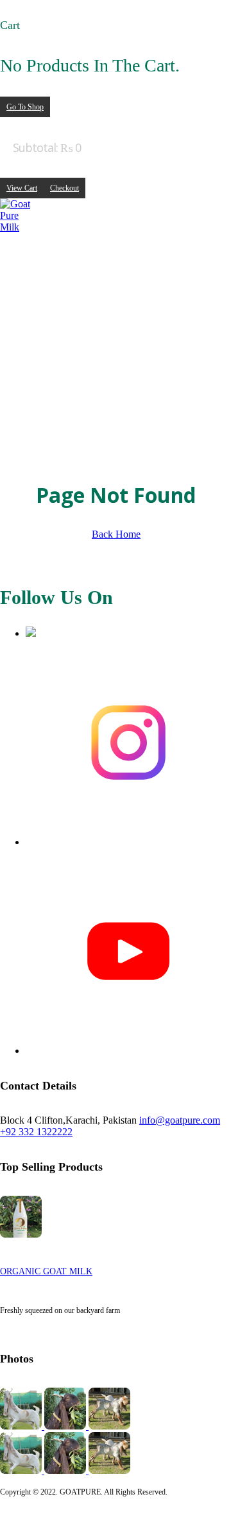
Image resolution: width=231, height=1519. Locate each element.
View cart (21, 188)
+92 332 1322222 (36, 1131)
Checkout (64, 188)
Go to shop (25, 106)
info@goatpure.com (179, 1120)
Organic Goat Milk (46, 1271)
